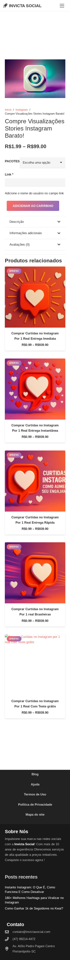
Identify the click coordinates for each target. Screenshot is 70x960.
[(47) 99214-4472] (9, 939)
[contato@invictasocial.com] (9, 932)
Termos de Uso (35, 794)
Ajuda (35, 784)
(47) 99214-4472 (24, 939)
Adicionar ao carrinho (33, 206)
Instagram (21, 109)
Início (8, 109)
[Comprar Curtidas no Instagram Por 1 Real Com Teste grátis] (35, 664)
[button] (62, 5)
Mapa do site (35, 814)
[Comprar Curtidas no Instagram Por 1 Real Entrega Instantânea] (35, 389)
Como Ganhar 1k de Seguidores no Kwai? (34, 908)
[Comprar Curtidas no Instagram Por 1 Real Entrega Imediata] (35, 297)
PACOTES (12, 161)
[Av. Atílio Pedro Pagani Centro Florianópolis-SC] (9, 949)
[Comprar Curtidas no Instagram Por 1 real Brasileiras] (35, 572)
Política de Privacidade (35, 804)
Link (9, 174)
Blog (35, 774)
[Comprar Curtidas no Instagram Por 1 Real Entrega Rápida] (35, 481)
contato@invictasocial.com (31, 932)
